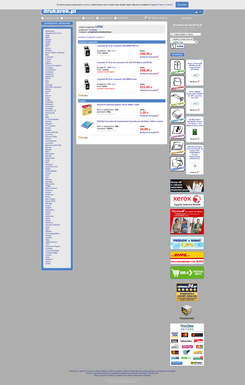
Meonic (48, 147)
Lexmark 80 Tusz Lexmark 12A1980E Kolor (117, 79)
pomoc (106, 373)
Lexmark (49, 143)
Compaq (49, 68)
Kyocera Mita (51, 136)
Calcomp (49, 57)
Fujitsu (48, 100)
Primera (48, 190)
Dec (47, 80)
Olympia (49, 182)
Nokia (47, 169)
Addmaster (50, 31)
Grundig (48, 108)
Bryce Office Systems (55, 52)
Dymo (48, 91)
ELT (47, 93)
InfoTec (48, 121)
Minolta (48, 149)
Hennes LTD (50, 111)
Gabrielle (49, 102)
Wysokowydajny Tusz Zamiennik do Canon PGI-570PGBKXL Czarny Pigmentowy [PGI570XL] (195, 152)
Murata (48, 156)
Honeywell (49, 113)
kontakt (143, 373)
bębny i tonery (108, 371)
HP (46, 115)
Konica (48, 130)
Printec (48, 192)
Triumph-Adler (51, 253)
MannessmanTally (53, 145)
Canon (48, 59)
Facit (47, 98)
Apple (47, 44)
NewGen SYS (51, 167)
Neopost (49, 164)
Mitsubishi (49, 154)
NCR (47, 160)
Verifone (48, 259)
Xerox (48, 261)
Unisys (48, 255)
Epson (48, 96)
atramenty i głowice (77, 371)
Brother (48, 50)
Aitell (47, 37)
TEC (47, 244)
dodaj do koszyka (148, 57)
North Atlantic (51, 171)
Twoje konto (153, 373)
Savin (47, 214)
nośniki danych (135, 371)
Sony (47, 227)
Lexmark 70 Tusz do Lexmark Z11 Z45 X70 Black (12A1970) (124, 62)
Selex (47, 218)
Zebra (48, 263)
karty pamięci (149, 371)
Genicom (49, 104)
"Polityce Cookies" (165, 5)
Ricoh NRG (50, 201)
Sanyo (48, 212)
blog (96, 375)
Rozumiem (182, 5)
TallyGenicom (51, 242)
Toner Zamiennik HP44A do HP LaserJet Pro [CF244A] (195, 66)
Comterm (49, 72)
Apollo (48, 42)
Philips (48, 186)
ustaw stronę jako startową (139, 375)
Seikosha (49, 216)
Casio (47, 61)
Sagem (48, 207)
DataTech (49, 76)
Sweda (48, 235)
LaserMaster (50, 141)
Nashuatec (50, 158)
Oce (47, 175)
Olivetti (48, 180)
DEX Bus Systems (53, 87)
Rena (47, 197)
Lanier (48, 139)
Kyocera (49, 134)
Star (47, 229)
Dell (47, 83)
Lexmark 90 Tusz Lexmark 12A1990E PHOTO (118, 46)
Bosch (48, 48)
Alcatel (48, 40)
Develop (49, 85)
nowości (103, 375)
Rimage (48, 203)
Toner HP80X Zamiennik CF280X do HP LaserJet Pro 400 (195, 95)
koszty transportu (94, 373)
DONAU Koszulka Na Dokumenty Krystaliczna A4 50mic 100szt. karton (130, 121)
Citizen (48, 63)
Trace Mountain (52, 251)
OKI (47, 177)
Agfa (47, 35)
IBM (47, 117)
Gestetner (49, 106)
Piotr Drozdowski (128, 382)
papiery (100, 37)
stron (111, 51)
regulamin (115, 373)
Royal (47, 205)
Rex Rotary (50, 199)
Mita (47, 152)
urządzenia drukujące (166, 371)
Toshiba (48, 248)
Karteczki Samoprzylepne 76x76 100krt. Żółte (118, 105)
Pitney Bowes (51, 188)
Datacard (49, 74)
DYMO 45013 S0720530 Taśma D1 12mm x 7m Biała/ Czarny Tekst (194, 122)
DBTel (48, 78)
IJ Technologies (52, 119)
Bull (46, 55)
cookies (86, 5)
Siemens (49, 223)
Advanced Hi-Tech (53, 33)
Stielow (48, 231)
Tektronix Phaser (52, 246)
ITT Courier (50, 126)
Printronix (49, 195)
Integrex (49, 124)
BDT (47, 46)
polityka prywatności (130, 373)
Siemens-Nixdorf (52, 225)
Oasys (48, 173)
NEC (47, 162)
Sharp (48, 220)
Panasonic (50, 184)
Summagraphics (52, 233)
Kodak (48, 128)
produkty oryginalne (86, 37)
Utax (47, 257)
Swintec (48, 238)
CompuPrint (50, 70)
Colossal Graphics (53, 65)
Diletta (48, 89)
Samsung (49, 210)
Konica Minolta (51, 132)
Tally (47, 240)
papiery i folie (121, 371)
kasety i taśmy (94, 371)
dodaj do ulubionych (117, 375)
